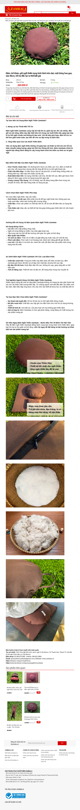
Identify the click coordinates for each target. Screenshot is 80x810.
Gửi (62, 743)
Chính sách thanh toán (29, 753)
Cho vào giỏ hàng (26, 99)
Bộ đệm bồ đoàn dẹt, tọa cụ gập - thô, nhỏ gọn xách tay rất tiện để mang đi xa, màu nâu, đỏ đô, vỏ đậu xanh (14, 726)
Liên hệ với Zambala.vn (11, 760)
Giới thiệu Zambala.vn (11, 753)
